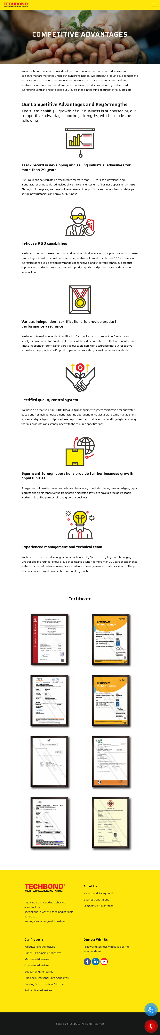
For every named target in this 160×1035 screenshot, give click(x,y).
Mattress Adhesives (36, 959)
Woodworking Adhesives (39, 947)
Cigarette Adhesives (36, 965)
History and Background (98, 893)
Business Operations (96, 899)
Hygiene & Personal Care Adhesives (46, 978)
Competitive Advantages (99, 906)
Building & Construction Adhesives (45, 984)
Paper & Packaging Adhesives (42, 953)
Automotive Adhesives (38, 990)
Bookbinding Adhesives (38, 971)
